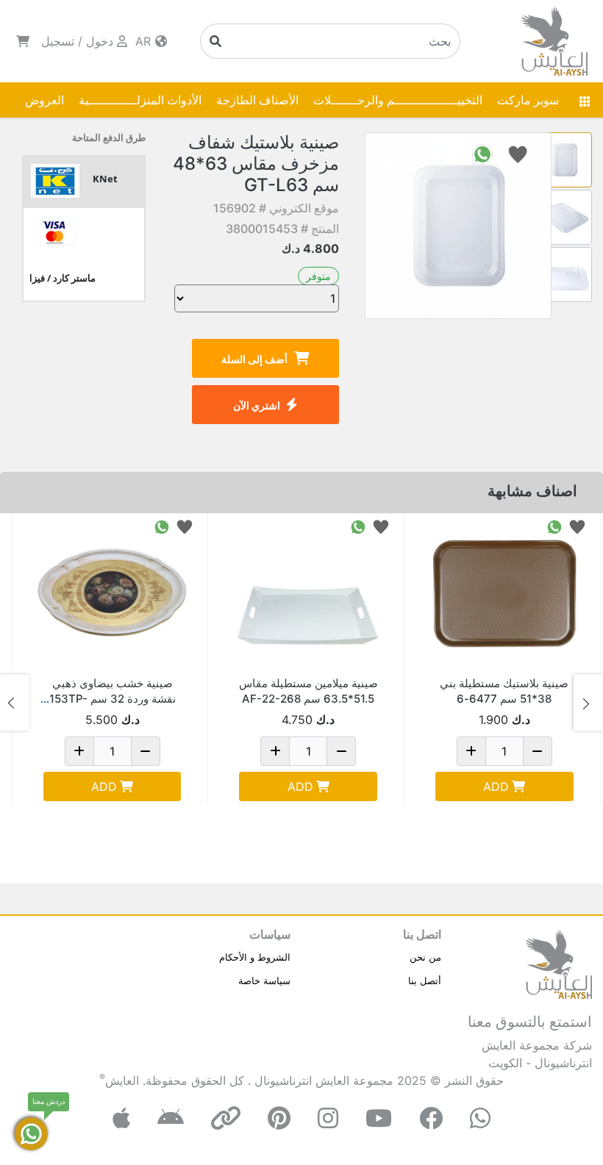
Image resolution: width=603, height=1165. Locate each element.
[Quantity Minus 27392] (341, 751)
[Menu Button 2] (585, 100)
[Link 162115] (504, 594)
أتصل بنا (424, 980)
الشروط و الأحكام (254, 957)
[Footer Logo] (559, 963)
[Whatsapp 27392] (358, 526)
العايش (122, 1080)
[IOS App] (121, 1118)
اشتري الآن (256, 405)
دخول (99, 41)
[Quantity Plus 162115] (471, 751)
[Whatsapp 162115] (554, 526)
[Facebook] (431, 1118)
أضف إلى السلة (254, 359)
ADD (496, 786)
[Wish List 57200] (184, 526)
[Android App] (170, 1118)
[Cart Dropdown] (23, 41)
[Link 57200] (112, 594)
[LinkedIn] (225, 1118)
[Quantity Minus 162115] (537, 751)
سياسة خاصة (264, 980)
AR (144, 41)
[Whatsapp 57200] (162, 526)
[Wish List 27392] (381, 526)
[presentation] (588, 703)
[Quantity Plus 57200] (79, 751)
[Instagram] (328, 1118)
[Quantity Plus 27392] (275, 751)
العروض (44, 100)
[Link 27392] (308, 594)
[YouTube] (378, 1118)
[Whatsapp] (480, 1118)
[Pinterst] (279, 1118)
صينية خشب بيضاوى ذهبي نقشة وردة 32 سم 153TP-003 (112, 698)
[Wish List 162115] (577, 526)
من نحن (425, 957)
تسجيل (57, 41)
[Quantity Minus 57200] (145, 751)
